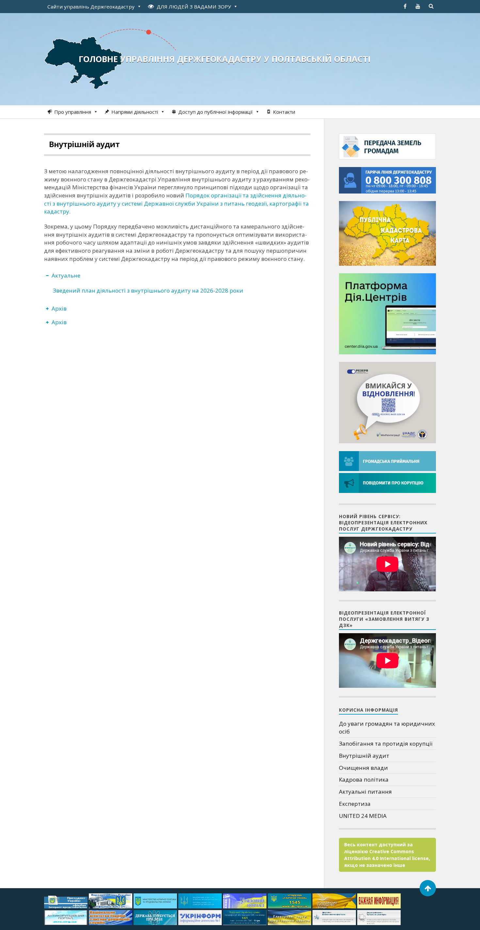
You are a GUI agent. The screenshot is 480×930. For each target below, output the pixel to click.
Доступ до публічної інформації (215, 112)
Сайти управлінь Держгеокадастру (91, 6)
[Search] (431, 6)
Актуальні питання (365, 791)
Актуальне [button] (66, 275)
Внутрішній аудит (84, 144)
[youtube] (418, 6)
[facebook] (405, 6)
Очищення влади (363, 767)
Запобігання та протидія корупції (385, 743)
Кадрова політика (364, 779)
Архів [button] (59, 308)
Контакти (284, 112)
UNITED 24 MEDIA (363, 816)
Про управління (72, 112)
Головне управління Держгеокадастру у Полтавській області (225, 58)
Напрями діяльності (134, 112)
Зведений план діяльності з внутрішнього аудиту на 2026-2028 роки (148, 290)
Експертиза (355, 803)
